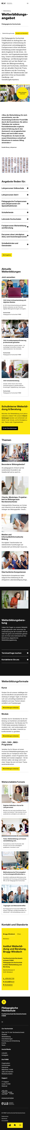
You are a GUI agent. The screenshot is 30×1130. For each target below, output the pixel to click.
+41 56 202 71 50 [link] (9, 978)
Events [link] (4, 1043)
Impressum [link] (4, 1118)
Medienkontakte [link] (7, 1074)
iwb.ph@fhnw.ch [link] (9, 981)
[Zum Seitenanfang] (4, 1002)
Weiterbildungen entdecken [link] (11, 707)
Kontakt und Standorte (22, 33)
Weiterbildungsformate (8, 33)
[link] (7, 3)
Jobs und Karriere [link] (7, 1071)
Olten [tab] (19, 934)
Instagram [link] (5, 1055)
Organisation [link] (6, 1063)
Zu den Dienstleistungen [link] (10, 428)
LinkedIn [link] (4, 1053)
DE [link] (27, 3)
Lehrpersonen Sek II (10, 195)
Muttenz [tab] (6, 939)
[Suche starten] (15, 1125)
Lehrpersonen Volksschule (13, 188)
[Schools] (9, 1125)
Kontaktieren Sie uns (10, 660)
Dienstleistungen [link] (7, 1039)
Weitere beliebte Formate (13, 782)
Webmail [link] (4, 1086)
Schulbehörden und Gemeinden (10, 244)
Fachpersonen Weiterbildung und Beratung (14, 227)
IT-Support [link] (5, 1082)
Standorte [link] (5, 1067)
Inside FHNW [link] (6, 1084)
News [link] (3, 1045)
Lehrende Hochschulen (11, 219)
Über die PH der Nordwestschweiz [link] (13, 1032)
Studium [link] (4, 1034)
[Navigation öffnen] (20, 1125)
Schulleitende (7, 212)
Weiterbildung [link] (7, 11)
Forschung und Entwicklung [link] (11, 1041)
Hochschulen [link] (6, 1065)
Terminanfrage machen (11, 653)
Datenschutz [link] (5, 1116)
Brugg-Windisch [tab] (9, 934)
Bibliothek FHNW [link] (7, 1069)
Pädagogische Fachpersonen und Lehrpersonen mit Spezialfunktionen (14, 203)
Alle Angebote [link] (7, 255)
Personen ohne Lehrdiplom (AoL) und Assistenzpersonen (14, 235)
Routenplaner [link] (9, 984)
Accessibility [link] (5, 1120)
